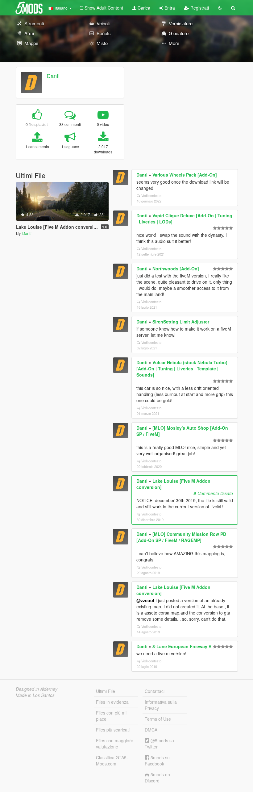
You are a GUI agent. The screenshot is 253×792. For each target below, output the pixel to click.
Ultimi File (105, 691)
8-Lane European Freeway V (181, 646)
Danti (53, 76)
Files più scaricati (113, 730)
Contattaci (154, 691)
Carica (143, 8)
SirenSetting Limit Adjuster (180, 322)
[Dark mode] (220, 7)
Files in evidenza (112, 702)
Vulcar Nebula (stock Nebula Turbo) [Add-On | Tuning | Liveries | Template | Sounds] (181, 368)
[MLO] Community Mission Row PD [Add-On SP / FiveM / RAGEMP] (181, 537)
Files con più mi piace (111, 716)
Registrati (199, 8)
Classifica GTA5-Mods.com (112, 760)
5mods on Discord (157, 777)
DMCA (151, 730)
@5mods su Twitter (159, 743)
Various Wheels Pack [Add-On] (184, 175)
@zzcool (145, 600)
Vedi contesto (151, 195)
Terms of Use (158, 719)
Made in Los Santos (35, 695)
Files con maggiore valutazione (114, 743)
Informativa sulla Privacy (161, 705)
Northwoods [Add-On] (175, 268)
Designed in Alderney (36, 689)
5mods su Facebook (157, 760)
